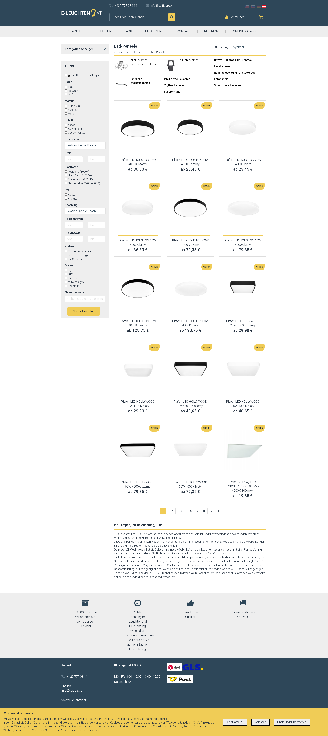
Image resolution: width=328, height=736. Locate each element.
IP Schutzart (72, 232)
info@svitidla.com (162, 5)
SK (253, 6)
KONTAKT (184, 31)
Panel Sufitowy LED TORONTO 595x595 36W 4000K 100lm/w (242, 486)
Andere (69, 246)
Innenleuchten (138, 60)
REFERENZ (211, 31)
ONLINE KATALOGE (246, 31)
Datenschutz (122, 681)
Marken (69, 265)
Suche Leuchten (83, 311)
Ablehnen (260, 722)
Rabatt (69, 120)
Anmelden (237, 17)
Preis (68, 153)
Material (70, 101)
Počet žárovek (74, 218)
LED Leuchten (138, 52)
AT (264, 6)
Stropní (152, 64)
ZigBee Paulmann (175, 85)
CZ (247, 6)
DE (259, 6)
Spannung (71, 205)
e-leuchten (119, 52)
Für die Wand (172, 91)
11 (217, 511)
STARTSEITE (76, 31)
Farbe (68, 82)
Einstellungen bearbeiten (291, 722)
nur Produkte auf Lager (85, 75)
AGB (129, 31)
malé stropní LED (138, 64)
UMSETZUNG (154, 31)
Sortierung (222, 47)
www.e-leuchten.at (74, 700)
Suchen (171, 17)
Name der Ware (74, 292)
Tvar (67, 189)
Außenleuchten (189, 60)
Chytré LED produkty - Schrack (233, 60)
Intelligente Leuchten (177, 79)
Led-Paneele (222, 66)
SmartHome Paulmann (228, 85)
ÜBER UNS (106, 31)
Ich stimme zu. (235, 722)
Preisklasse (72, 139)
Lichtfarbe (71, 167)
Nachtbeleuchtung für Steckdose (234, 72)
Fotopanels (221, 79)
